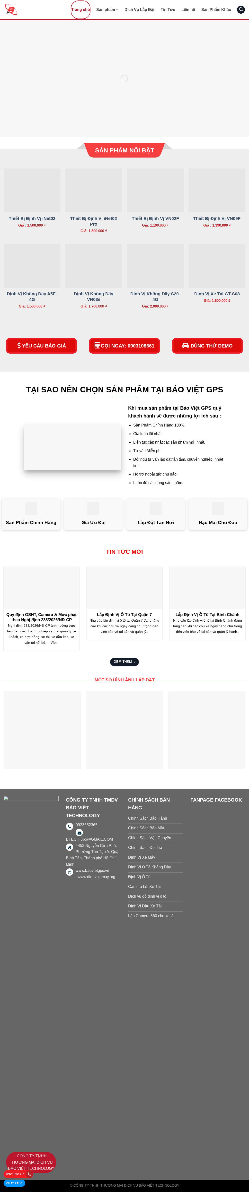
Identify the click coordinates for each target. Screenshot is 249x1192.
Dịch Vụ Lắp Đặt (139, 10)
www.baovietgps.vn (92, 870)
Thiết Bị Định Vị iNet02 (32, 218)
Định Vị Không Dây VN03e (93, 296)
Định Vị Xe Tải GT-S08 (217, 293)
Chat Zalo (14, 1183)
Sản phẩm (105, 10)
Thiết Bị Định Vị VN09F (216, 218)
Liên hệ (188, 10)
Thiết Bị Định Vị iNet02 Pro (93, 221)
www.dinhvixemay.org (96, 877)
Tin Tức (168, 10)
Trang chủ (80, 10)
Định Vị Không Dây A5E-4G (32, 296)
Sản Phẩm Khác (216, 10)
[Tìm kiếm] (241, 10)
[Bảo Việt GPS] (28, 9)
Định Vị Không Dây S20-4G (155, 296)
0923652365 (15, 1174)
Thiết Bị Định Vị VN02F (155, 218)
